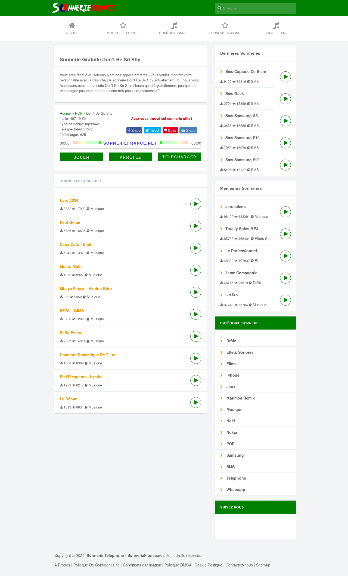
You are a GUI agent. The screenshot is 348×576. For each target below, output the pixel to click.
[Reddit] (266, 524)
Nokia (231, 432)
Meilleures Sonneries (125, 33)
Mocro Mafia (71, 266)
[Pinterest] (275, 524)
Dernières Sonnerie (174, 33)
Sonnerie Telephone (105, 555)
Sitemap (263, 565)
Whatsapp (235, 489)
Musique (234, 409)
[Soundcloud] (256, 524)
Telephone (235, 478)
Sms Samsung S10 (242, 137)
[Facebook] (238, 524)
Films (231, 363)
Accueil (72, 33)
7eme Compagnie (241, 272)
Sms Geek (234, 93)
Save (171, 130)
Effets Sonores (239, 352)
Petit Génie (70, 222)
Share (135, 130)
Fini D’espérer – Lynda (80, 376)
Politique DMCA (177, 565)
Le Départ (69, 398)
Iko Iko (231, 294)
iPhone (232, 375)
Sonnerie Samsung (225, 33)
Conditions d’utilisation (142, 565)
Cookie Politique (208, 565)
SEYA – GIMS (72, 310)
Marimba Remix (240, 398)
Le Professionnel (241, 250)
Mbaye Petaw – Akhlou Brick (86, 288)
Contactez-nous (239, 565)
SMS (230, 466)
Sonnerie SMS (276, 33)
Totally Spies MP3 (241, 228)
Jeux (230, 386)
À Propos (62, 565)
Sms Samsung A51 (242, 115)
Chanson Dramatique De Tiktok (89, 354)
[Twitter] (247, 524)
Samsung (234, 455)
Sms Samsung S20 (242, 159)
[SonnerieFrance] (83, 25)
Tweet (154, 130)
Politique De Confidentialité (96, 565)
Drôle (230, 340)
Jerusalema (236, 206)
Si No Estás (70, 332)
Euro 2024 (69, 200)
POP (79, 113)
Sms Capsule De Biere (245, 71)
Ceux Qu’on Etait (75, 244)
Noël (230, 420)
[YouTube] (284, 524)
